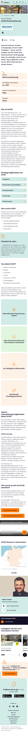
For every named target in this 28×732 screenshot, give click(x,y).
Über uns (13, 712)
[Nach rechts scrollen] (25, 655)
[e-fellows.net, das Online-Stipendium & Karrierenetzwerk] (5, 2)
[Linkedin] (17, 706)
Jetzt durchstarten (10, 673)
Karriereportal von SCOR (10, 510)
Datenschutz (13, 720)
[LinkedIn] (2, 32)
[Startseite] (1, 15)
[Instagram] (9, 706)
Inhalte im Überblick (13, 710)
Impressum (13, 723)
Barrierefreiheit (13, 718)
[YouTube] (13, 706)
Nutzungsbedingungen (13, 716)
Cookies (13, 714)
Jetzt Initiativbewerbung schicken (13, 515)
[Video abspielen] (24, 532)
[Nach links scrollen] (19, 655)
